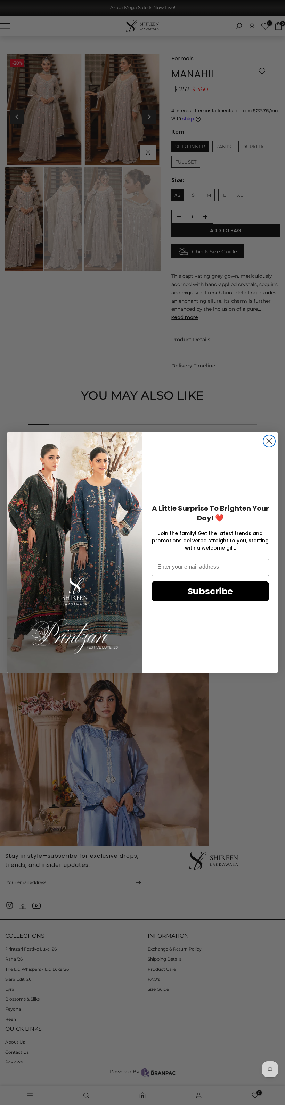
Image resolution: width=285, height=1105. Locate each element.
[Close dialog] (269, 441)
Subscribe (210, 591)
